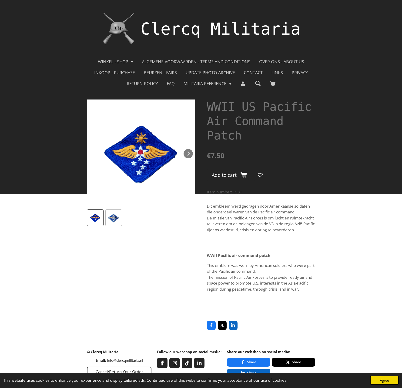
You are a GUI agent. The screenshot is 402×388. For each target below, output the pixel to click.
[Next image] (188, 153)
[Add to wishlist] (260, 175)
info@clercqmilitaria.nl (119, 360)
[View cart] (272, 83)
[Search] (257, 83)
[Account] (243, 83)
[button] (95, 217)
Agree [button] (384, 380)
